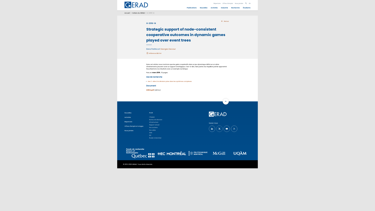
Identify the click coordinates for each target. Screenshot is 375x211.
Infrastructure (153, 122)
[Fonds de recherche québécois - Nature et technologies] (140, 153)
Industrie (224, 8)
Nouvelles (203, 8)
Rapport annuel (154, 125)
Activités (214, 8)
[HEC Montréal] (172, 153)
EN (249, 3)
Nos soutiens (153, 127)
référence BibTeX (155, 53)
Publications (192, 8)
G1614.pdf (150, 90)
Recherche (235, 8)
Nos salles (152, 130)
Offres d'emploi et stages (134, 126)
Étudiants (246, 8)
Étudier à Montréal (155, 138)
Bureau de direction (155, 120)
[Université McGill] (218, 153)
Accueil (127, 13)
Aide (150, 133)
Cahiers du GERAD (138, 13)
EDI (150, 135)
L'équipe (152, 117)
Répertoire (217, 3)
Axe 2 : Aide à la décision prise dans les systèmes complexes (170, 81)
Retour (226, 21)
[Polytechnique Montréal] (198, 153)
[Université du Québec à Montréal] (239, 153)
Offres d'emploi (227, 3)
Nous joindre (239, 3)
